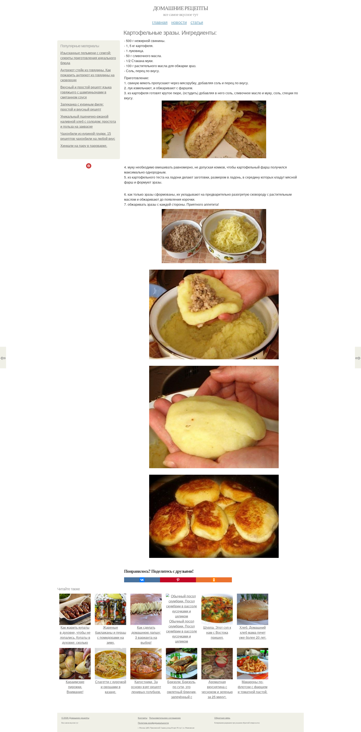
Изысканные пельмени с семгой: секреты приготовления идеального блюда (88, 58)
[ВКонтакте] (142, 579)
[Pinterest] (178, 579)
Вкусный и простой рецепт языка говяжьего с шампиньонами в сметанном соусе (86, 92)
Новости (179, 22)
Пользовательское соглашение (165, 717)
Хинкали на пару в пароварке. (83, 146)
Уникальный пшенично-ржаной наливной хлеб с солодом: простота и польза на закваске (88, 121)
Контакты (142, 717)
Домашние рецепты (180, 7)
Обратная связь (222, 717)
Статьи (197, 22)
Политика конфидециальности (153, 722)
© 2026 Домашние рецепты (75, 717)
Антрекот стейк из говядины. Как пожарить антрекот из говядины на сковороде (87, 75)
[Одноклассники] (214, 579)
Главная (160, 22)
